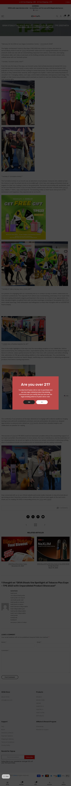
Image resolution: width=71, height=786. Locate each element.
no (42, 402)
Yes (29, 402)
